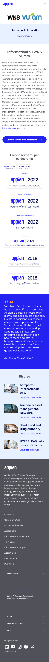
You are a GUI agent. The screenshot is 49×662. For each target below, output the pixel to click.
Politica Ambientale (13, 525)
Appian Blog (10, 552)
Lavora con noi (11, 558)
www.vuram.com (24, 35)
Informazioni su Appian (15, 547)
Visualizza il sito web (29, 449)
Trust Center (10, 541)
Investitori (9, 563)
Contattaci (9, 514)
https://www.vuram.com (13, 128)
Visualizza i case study (30, 397)
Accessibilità (10, 530)
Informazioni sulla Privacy (16, 536)
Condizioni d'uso (12, 519)
